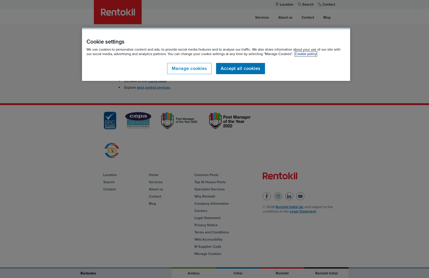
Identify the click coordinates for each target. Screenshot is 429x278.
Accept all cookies (240, 68)
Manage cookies (189, 68)
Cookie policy (306, 54)
